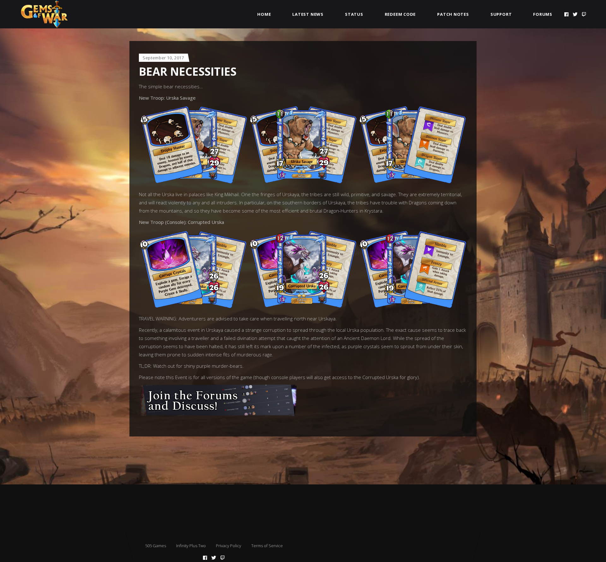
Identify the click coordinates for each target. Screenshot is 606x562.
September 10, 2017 (163, 58)
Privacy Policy (228, 545)
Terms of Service (267, 545)
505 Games (155, 545)
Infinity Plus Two (191, 545)
